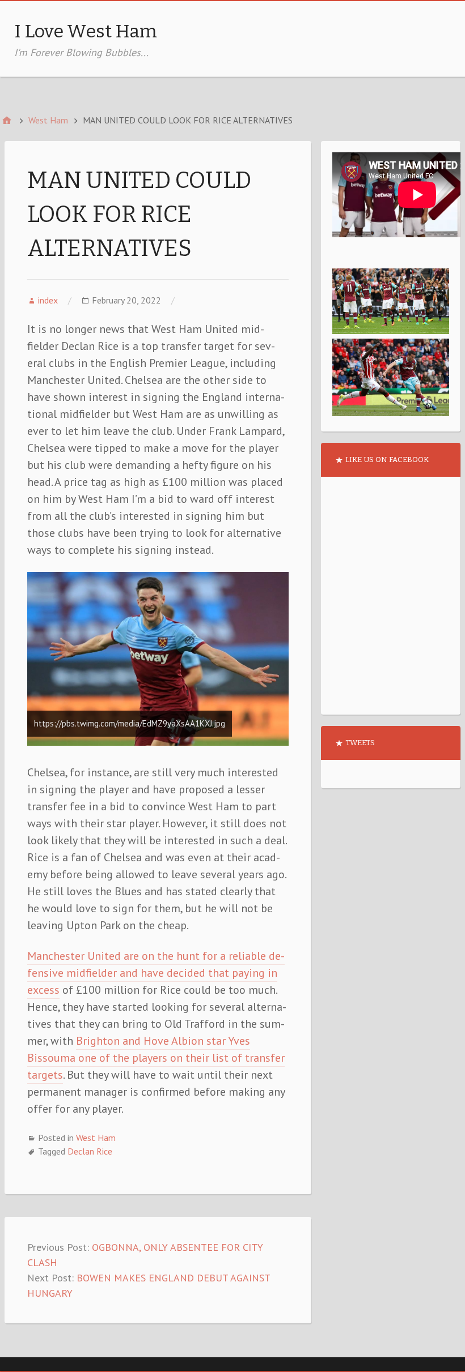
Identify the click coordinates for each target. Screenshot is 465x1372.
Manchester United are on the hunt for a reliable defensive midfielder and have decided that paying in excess (156, 972)
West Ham (96, 1137)
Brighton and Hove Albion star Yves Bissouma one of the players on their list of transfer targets (156, 1057)
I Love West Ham (85, 31)
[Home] (7, 120)
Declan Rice (89, 1151)
